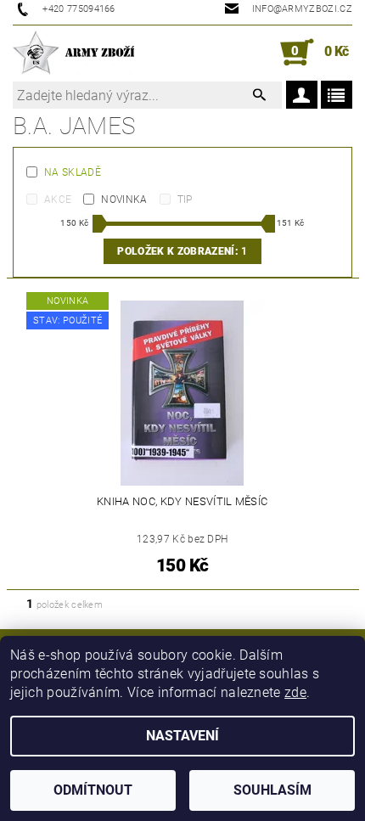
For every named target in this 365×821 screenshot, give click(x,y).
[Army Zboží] (73, 53)
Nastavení (182, 736)
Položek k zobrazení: (182, 251)
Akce (57, 199)
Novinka (124, 199)
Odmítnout (92, 790)
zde (295, 692)
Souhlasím (272, 790)
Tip (185, 199)
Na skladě (72, 172)
